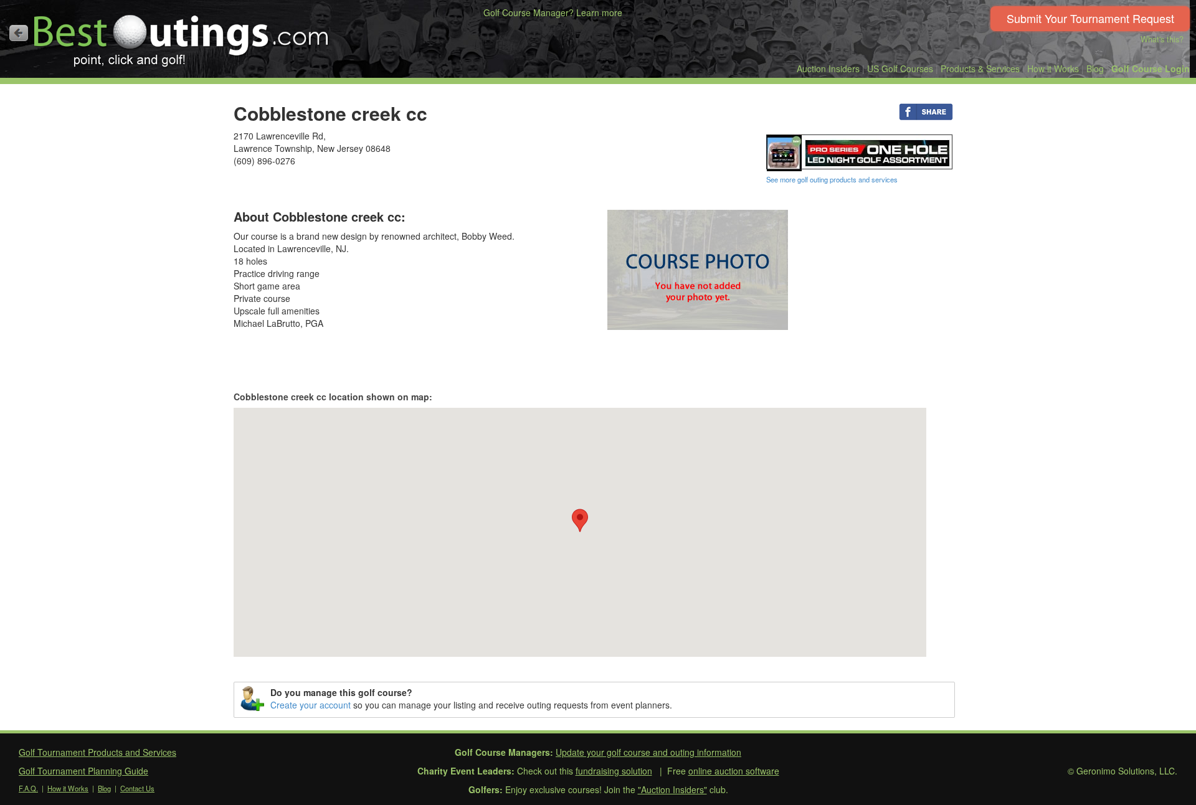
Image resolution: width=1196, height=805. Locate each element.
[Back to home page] (18, 33)
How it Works (1053, 68)
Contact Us (137, 788)
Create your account (310, 705)
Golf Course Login (1150, 68)
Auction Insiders (828, 68)
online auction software (733, 771)
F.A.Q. (28, 788)
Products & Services (980, 68)
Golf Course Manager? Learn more (552, 12)
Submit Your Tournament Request (1090, 18)
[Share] (926, 111)
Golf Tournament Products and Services (97, 752)
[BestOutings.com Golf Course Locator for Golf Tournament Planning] (181, 36)
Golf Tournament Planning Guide (83, 771)
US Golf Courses (900, 68)
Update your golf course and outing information (648, 752)
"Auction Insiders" (672, 789)
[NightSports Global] (859, 151)
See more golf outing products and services (832, 179)
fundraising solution (614, 771)
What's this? (1162, 39)
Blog (1095, 68)
